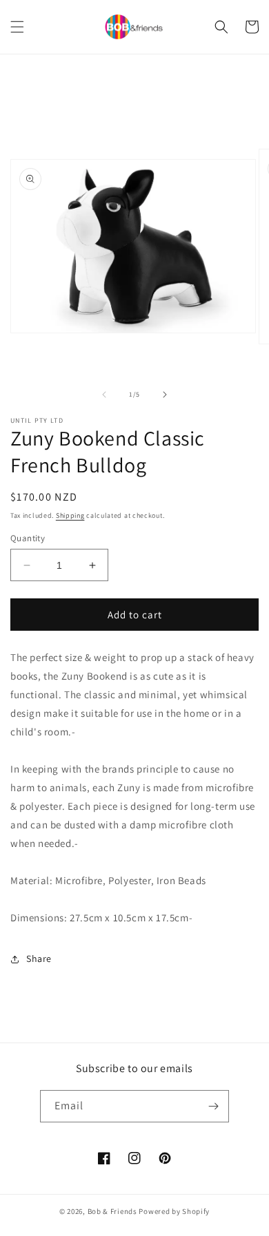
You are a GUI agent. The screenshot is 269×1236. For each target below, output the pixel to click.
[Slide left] (104, 394)
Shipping (70, 515)
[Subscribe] (213, 1106)
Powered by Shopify (174, 1211)
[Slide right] (165, 394)
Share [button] (39, 958)
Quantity (27, 538)
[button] (17, 27)
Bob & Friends (112, 1211)
